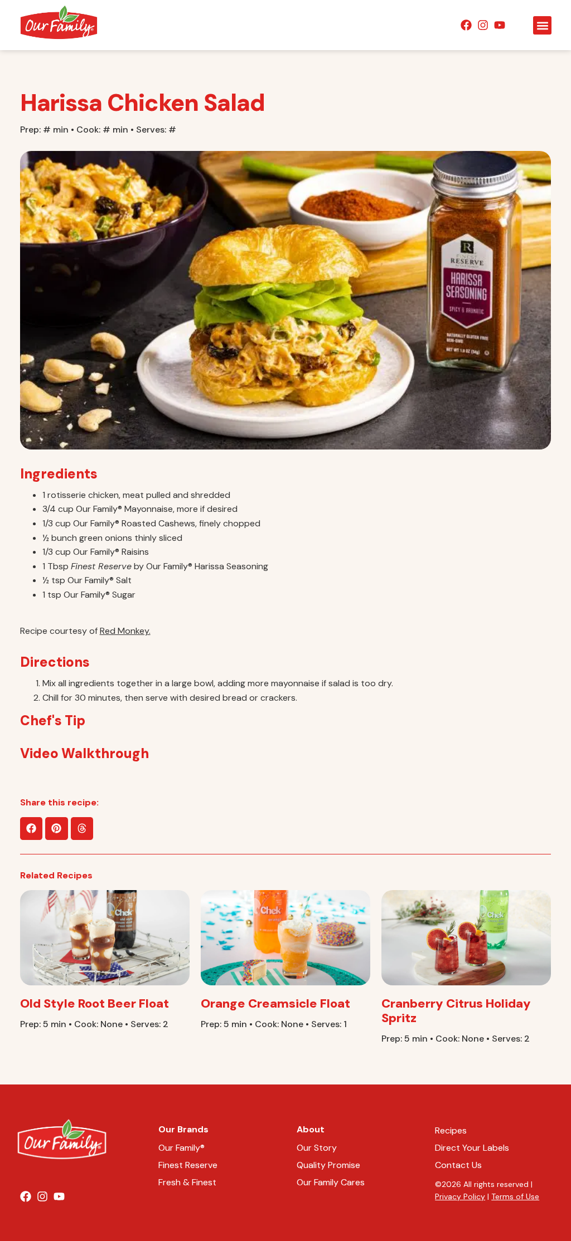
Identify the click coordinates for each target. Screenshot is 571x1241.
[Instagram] (482, 25)
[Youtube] (499, 25)
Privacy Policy (460, 1196)
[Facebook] (466, 25)
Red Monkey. (125, 631)
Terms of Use (515, 1196)
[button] (542, 25)
